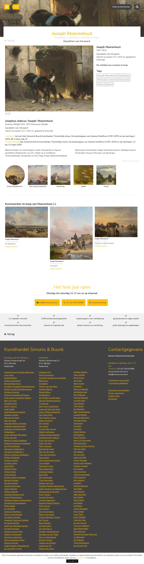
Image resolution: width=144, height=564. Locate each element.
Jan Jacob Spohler (11, 523)
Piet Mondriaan (45, 477)
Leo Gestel (43, 426)
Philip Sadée (9, 506)
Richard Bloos (45, 392)
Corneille (77, 429)
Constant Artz (45, 372)
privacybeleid (81, 558)
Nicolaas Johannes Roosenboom (17, 500)
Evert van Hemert (47, 440)
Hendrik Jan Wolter (47, 543)
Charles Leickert (11, 460)
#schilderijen (124, 75)
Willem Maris (10, 472)
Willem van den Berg (48, 386)
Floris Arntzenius (46, 375)
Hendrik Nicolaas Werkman (85, 534)
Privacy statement (116, 393)
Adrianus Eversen (11, 392)
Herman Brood (80, 420)
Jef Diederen (79, 435)
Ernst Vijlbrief (79, 517)
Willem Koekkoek (12, 457)
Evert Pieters (44, 494)
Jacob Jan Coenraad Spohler (16, 526)
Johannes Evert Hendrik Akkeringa (19, 372)
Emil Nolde (78, 497)
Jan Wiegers (79, 540)
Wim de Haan (79, 449)
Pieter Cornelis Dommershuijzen (18, 389)
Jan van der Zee (80, 546)
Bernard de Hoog (46, 449)
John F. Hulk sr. (10, 406)
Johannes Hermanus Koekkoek (17, 443)
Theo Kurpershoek (82, 474)
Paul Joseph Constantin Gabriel (17, 398)
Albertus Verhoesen (13, 534)
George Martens (81, 486)
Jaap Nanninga (80, 494)
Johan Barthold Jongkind (14, 412)
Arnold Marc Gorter (47, 429)
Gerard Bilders (10, 378)
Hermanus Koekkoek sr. (14, 449)
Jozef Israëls (9, 409)
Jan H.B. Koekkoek (12, 446)
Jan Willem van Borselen (49, 398)
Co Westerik (79, 537)
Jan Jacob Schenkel (12, 517)
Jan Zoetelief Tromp (13, 548)
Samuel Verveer (11, 543)
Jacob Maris (9, 466)
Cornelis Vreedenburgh (49, 531)
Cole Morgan (79, 491)
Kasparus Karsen (11, 415)
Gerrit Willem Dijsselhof (49, 412)
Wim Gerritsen (80, 443)
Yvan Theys (78, 514)
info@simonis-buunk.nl (118, 374)
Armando (78, 386)
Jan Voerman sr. (45, 529)
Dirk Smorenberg (46, 511)
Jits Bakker (43, 383)
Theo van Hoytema (47, 455)
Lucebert (77, 483)
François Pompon (46, 497)
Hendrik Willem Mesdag (15, 477)
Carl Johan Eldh (45, 415)
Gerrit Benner (79, 395)
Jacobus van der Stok (13, 531)
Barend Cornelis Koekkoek (15, 440)
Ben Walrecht (80, 531)
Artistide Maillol (46, 472)
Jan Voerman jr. (45, 526)
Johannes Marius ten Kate (15, 423)
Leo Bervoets (79, 400)
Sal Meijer (78, 489)
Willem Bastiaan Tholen (49, 517)
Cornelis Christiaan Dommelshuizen (19, 386)
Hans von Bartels (81, 389)
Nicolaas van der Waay (48, 534)
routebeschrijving (98, 302)
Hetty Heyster (45, 446)
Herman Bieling (45, 389)
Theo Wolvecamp (81, 543)
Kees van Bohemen (82, 412)
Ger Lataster (79, 480)
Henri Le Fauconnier (82, 440)
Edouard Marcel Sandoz (49, 503)
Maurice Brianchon (81, 417)
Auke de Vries (80, 520)
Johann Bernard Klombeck (15, 435)
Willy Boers (79, 406)
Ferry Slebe (79, 511)
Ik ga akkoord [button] (72, 561)
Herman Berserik (81, 398)
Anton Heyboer (80, 460)
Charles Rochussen (12, 486)
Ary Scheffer (9, 509)
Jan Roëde (78, 503)
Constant (77, 426)
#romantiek (124, 80)
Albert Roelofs (10, 489)
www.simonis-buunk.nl (118, 371)
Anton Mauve (10, 474)
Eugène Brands (80, 415)
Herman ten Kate (11, 418)
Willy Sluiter (44, 506)
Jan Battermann (80, 392)
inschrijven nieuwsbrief (119, 380)
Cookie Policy (114, 396)
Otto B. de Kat (80, 472)
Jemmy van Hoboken (82, 463)
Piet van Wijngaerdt (47, 537)
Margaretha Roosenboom (15, 503)
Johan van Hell (45, 443)
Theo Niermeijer (46, 480)
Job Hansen (78, 452)
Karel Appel (79, 383)
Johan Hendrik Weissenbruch (16, 546)
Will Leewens (80, 477)
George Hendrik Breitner (49, 401)
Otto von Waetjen (81, 526)
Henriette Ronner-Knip (14, 494)
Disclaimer (112, 399)
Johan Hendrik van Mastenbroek (52, 489)
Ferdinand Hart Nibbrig (49, 437)
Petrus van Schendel (13, 514)
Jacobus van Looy (46, 483)
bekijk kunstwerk (11, 246)
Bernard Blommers (12, 383)
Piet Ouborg (79, 500)
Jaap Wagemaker (81, 528)
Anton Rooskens (81, 509)
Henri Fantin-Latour (47, 418)
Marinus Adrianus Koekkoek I (16, 455)
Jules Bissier (79, 403)
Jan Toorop (43, 520)
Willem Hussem (81, 466)
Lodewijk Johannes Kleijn (14, 426)
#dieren (100, 84)
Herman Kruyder (46, 466)
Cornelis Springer (11, 529)
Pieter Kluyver (10, 437)
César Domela (80, 437)
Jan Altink (78, 380)
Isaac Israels (44, 457)
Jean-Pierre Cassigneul (49, 406)
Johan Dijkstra (79, 432)
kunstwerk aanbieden (118, 383)
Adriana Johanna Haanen (49, 435)
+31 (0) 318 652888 (74, 302)
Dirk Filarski (44, 423)
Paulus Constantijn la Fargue (16, 395)
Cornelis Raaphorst (47, 500)
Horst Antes (79, 378)
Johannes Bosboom (12, 381)
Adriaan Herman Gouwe (84, 446)
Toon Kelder (44, 463)
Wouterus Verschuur (13, 537)
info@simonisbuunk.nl (48, 302)
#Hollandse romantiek (107, 80)
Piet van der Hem (46, 452)
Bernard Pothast (11, 480)
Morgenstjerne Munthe (49, 492)
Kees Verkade (45, 523)
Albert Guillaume (46, 432)
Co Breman (43, 403)
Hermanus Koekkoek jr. (14, 452)
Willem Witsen (45, 540)
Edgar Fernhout (46, 420)
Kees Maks (43, 474)
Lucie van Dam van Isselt (49, 409)
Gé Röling (78, 506)
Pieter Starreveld (46, 514)
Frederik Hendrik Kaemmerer (51, 486)
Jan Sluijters (44, 509)
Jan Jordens (78, 469)
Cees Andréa (79, 375)
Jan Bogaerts (44, 395)
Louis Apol (8, 375)
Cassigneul (78, 423)
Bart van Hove (10, 401)
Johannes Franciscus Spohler (16, 520)
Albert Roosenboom (13, 497)
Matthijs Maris (10, 469)
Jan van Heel (79, 454)
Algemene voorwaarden (118, 390)
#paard (109, 84)
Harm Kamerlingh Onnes (49, 460)
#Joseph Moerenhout (106, 75)
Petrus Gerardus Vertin (14, 540)
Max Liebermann (46, 469)
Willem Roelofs (11, 492)
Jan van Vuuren (80, 523)
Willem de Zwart (46, 548)
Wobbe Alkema (80, 372)
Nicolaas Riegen (11, 483)
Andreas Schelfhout (12, 511)
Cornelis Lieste (10, 463)
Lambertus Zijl (45, 546)
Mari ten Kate (10, 420)
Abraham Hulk (10, 403)
